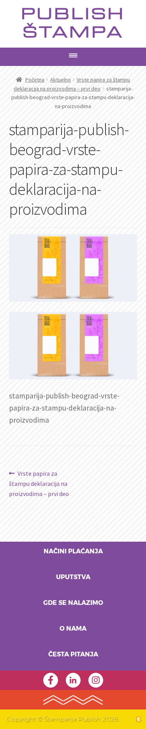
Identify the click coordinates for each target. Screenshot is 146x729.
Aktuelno (60, 79)
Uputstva (73, 577)
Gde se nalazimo (73, 603)
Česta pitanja (73, 654)
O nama (73, 629)
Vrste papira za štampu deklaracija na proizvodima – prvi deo (39, 483)
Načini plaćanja (73, 551)
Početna (34, 79)
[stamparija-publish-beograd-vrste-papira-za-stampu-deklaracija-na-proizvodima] (73, 345)
